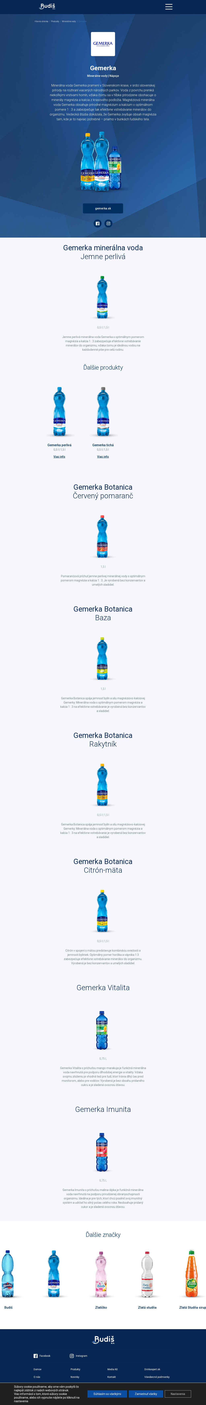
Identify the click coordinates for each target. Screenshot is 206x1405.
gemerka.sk (103, 208)
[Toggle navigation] (168, 6)
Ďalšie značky (103, 1234)
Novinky (75, 1377)
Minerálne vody (69, 21)
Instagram (81, 1356)
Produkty (55, 21)
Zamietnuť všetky (146, 1394)
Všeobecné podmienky (157, 1377)
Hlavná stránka (41, 21)
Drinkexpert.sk (152, 1369)
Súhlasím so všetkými (107, 1394)
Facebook (45, 1356)
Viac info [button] (59, 456)
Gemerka (83, 21)
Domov (37, 1369)
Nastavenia (178, 1394)
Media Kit (112, 1369)
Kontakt (111, 1377)
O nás (37, 1377)
